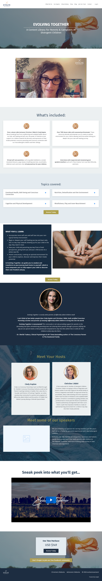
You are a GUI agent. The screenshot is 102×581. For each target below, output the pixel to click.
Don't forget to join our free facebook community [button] (51, 560)
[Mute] (85, 96)
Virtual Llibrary (65, 4)
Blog (75, 4)
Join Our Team (82, 4)
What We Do (49, 4)
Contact (89, 4)
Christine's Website (58, 572)
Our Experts (57, 4)
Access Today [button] (51, 212)
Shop (71, 4)
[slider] (53, 96)
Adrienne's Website (73, 572)
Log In (96, 4)
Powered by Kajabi (94, 577)
